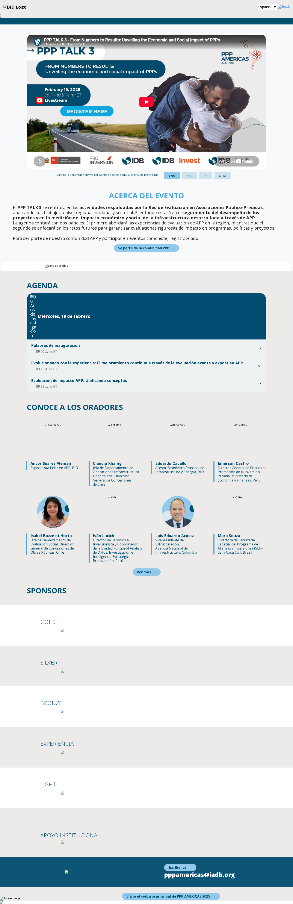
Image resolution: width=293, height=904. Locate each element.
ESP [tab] (189, 175)
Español (264, 7)
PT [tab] (206, 175)
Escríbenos (177, 867)
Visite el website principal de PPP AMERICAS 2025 (168, 896)
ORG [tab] (222, 175)
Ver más (144, 572)
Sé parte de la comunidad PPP (143, 248)
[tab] (146, 316)
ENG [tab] (172, 175)
